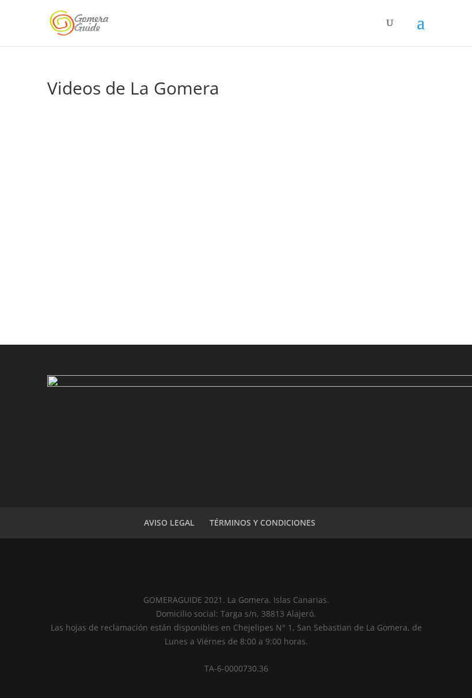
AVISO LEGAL (169, 522)
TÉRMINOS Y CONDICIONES (262, 522)
